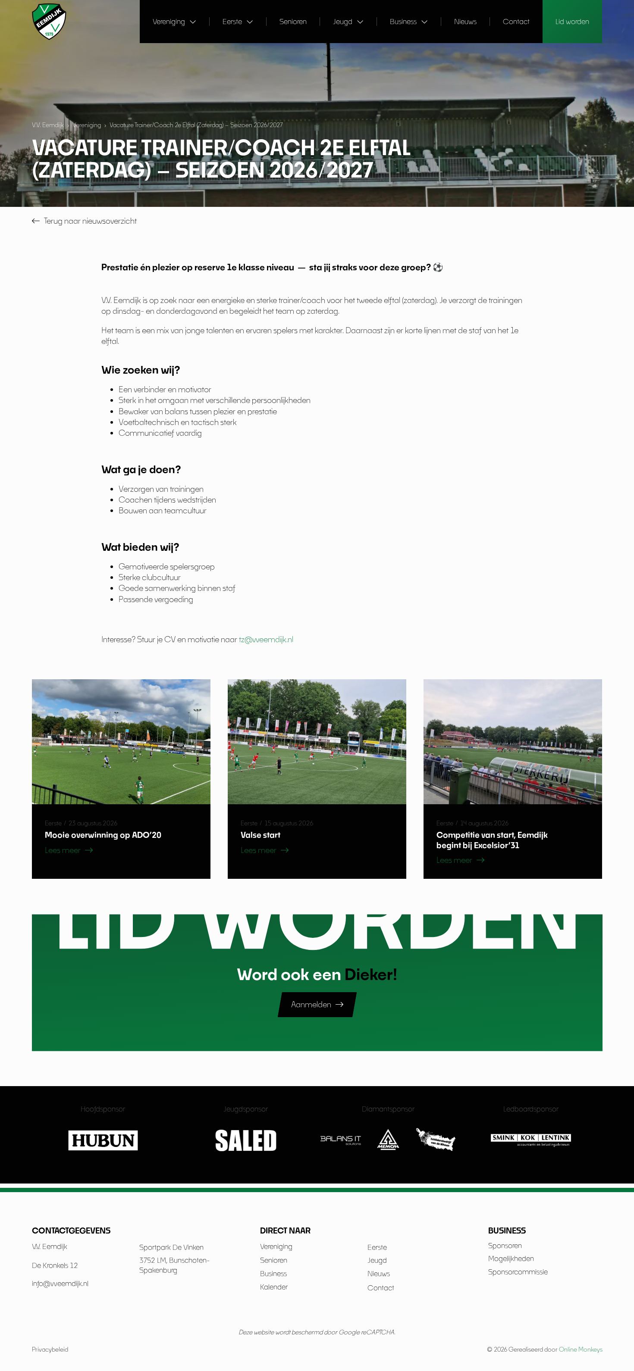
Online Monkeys (581, 1349)
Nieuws (465, 21)
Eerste (232, 21)
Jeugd (342, 21)
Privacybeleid (50, 1349)
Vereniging (169, 21)
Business (403, 21)
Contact (516, 21)
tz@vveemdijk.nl (266, 639)
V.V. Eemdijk (48, 124)
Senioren (293, 21)
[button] (69, 850)
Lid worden (572, 21)
